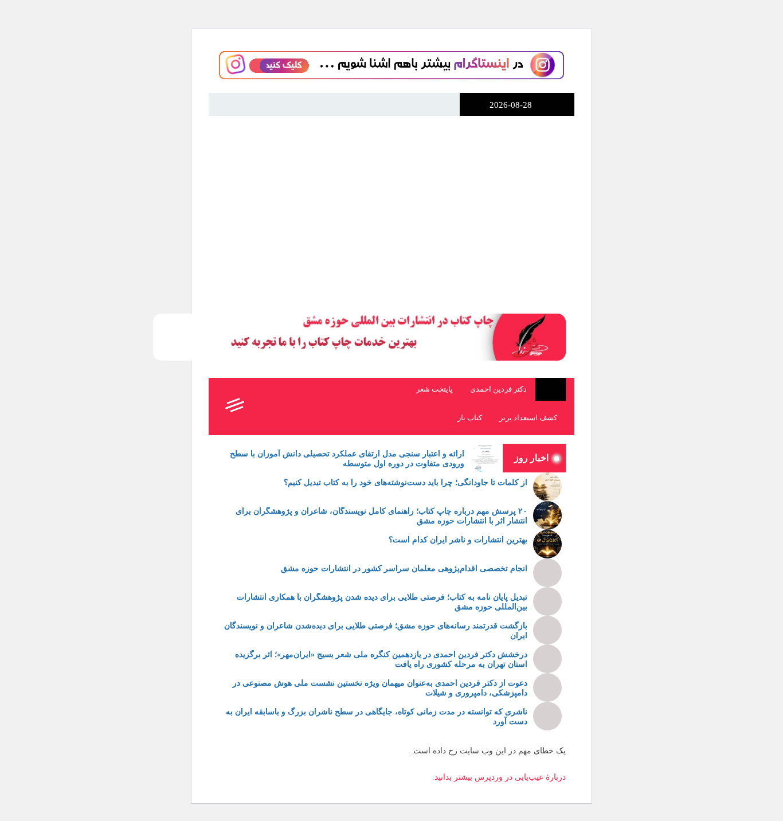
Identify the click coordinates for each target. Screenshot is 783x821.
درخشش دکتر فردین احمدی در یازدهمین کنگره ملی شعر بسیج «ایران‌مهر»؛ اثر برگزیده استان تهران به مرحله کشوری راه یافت (381, 659)
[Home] (550, 389)
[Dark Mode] (284, 406)
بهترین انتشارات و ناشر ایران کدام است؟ (458, 539)
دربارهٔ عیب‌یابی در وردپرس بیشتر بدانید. (499, 777)
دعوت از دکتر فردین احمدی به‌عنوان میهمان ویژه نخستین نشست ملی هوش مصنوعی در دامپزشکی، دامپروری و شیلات (380, 688)
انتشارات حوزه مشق (551, 171)
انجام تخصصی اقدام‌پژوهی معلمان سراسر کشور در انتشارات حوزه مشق (404, 568)
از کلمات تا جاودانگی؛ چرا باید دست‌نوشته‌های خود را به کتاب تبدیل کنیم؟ (405, 482)
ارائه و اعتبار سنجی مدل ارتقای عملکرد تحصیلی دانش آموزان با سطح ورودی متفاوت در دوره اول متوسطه (347, 458)
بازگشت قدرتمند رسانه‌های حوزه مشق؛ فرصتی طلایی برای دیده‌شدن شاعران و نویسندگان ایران (375, 630)
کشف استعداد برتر (528, 418)
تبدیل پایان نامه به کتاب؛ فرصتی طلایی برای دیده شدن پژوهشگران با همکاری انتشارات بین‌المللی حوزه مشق (382, 602)
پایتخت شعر (434, 389)
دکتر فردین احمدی (498, 389)
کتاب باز (469, 418)
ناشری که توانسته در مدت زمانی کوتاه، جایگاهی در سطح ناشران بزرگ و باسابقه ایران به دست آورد (376, 716)
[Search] (259, 406)
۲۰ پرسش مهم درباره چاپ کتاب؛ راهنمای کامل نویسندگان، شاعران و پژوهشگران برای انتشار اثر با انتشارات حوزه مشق (381, 516)
